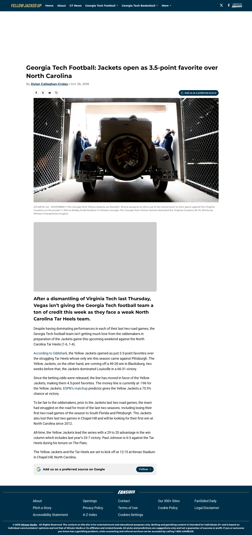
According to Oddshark (50, 353)
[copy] (56, 92)
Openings (90, 501)
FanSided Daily (206, 501)
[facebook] (229, 5)
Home (49, 5)
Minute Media (29, 524)
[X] (221, 5)
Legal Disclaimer (207, 508)
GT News (76, 5)
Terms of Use (128, 508)
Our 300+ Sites (169, 501)
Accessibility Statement (50, 515)
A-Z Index (90, 515)
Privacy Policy (93, 508)
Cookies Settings (130, 515)
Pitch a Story (42, 508)
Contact (124, 501)
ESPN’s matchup (75, 388)
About (61, 5)
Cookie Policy (168, 508)
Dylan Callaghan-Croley (49, 84)
